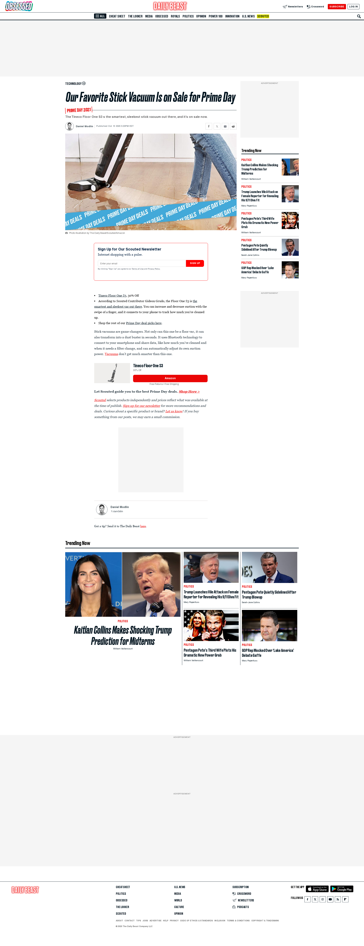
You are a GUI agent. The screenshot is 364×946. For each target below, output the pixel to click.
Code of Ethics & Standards (196, 920)
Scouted (263, 16)
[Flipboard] (345, 900)
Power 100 (216, 16)
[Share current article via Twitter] (217, 126)
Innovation (232, 16)
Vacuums (111, 354)
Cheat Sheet (117, 16)
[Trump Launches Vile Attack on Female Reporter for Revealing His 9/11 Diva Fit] (290, 201)
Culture (179, 907)
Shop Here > (189, 391)
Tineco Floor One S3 (112, 295)
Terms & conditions (238, 920)
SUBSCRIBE (336, 6)
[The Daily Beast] (170, 6)
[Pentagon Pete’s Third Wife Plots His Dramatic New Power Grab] (290, 228)
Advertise (156, 920)
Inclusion (219, 920)
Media (149, 16)
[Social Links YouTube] (330, 900)
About (119, 920)
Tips (138, 920)
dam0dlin (118, 511)
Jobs (145, 920)
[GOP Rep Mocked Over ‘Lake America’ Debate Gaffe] (290, 277)
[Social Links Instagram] (323, 900)
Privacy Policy (154, 269)
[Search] (359, 16)
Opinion (201, 16)
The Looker (135, 16)
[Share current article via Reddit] (233, 126)
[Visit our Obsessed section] (31, 6)
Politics (188, 16)
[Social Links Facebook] (307, 900)
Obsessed (161, 16)
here (143, 526)
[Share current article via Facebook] (209, 126)
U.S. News (248, 16)
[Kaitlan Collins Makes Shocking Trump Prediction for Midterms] (290, 174)
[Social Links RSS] (338, 900)
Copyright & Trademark (265, 920)
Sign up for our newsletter (141, 406)
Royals (175, 16)
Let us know (173, 411)
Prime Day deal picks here (144, 323)
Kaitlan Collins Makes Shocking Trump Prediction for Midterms (123, 635)
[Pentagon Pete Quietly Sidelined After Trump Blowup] (290, 254)
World (178, 900)
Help (165, 920)
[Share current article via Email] (225, 126)
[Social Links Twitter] (315, 900)
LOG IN (353, 6)
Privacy (174, 920)
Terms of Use (138, 269)
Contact (130, 920)
